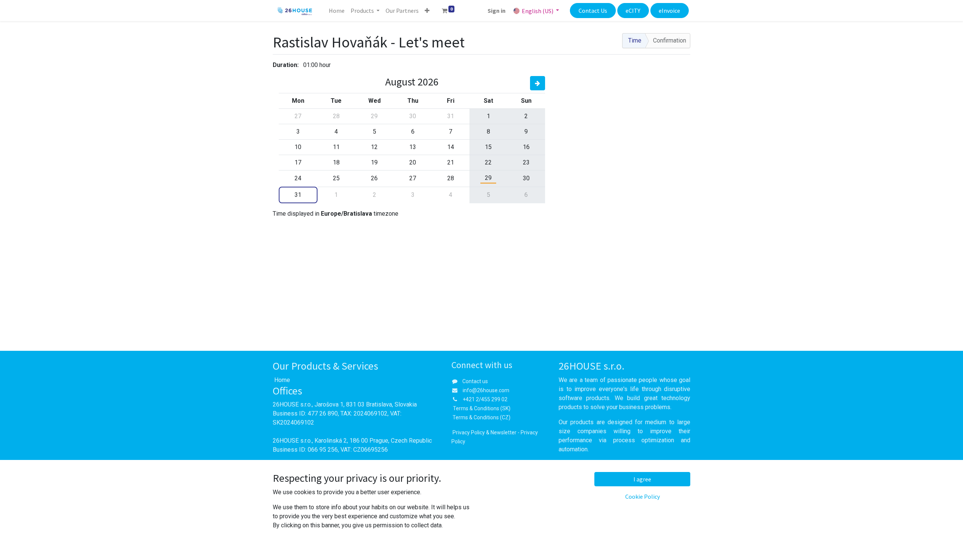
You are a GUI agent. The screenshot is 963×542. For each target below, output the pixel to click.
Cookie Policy (642, 496)
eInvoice (669, 10)
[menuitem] (337, 10)
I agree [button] (642, 479)
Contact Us (593, 10)
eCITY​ (633, 10)
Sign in (497, 10)
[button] (427, 10)
